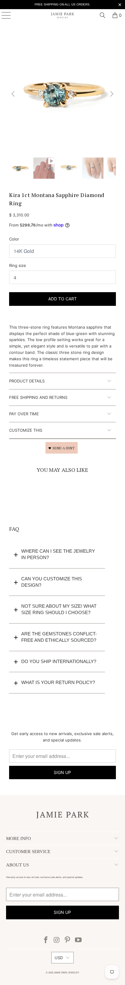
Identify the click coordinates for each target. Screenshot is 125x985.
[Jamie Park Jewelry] (62, 15)
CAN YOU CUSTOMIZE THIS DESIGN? (51, 582)
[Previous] (14, 94)
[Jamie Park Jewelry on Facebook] (46, 940)
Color (14, 239)
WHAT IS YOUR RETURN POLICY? (58, 682)
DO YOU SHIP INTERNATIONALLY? (58, 661)
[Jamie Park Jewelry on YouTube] (78, 940)
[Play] (62, 94)
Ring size (17, 265)
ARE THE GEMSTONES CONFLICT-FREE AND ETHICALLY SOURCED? (59, 637)
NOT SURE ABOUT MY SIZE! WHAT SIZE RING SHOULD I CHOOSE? (58, 609)
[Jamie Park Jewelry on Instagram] (56, 940)
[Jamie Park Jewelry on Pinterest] (67, 940)
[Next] (111, 94)
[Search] (102, 15)
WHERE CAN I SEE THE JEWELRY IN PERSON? (58, 554)
